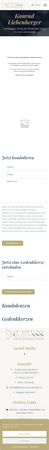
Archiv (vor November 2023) (31, 29)
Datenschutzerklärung (20, 446)
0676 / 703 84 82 (25, 382)
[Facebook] (24, 354)
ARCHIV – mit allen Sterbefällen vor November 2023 (27, 411)
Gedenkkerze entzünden (18, 292)
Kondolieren (12, 243)
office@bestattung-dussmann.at (25, 387)
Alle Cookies (24, 434)
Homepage (9, 29)
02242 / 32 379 (25, 377)
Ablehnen (24, 441)
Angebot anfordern (26, 392)
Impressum (34, 446)
